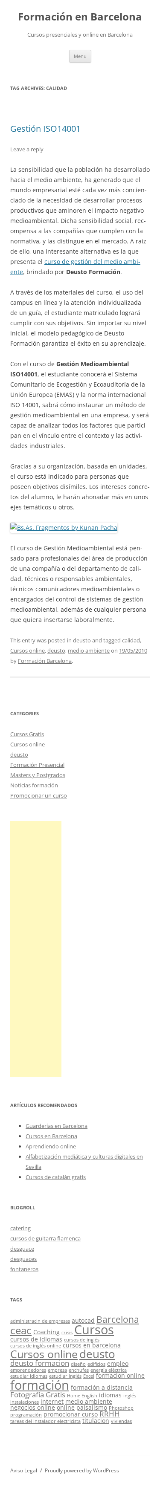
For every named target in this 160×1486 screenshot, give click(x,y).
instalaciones (24, 1402)
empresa (57, 1370)
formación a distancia (102, 1387)
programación (26, 1415)
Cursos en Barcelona (51, 1136)
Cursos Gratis (27, 734)
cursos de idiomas (36, 1339)
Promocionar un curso (38, 795)
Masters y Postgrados (37, 775)
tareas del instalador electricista (45, 1421)
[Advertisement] (35, 949)
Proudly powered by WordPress (82, 1470)
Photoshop (121, 1408)
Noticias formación (34, 785)
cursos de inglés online (35, 1346)
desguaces (23, 1259)
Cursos (94, 1329)
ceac (21, 1330)
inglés (129, 1396)
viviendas (121, 1421)
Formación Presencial (37, 765)
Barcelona (117, 1319)
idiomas (110, 1395)
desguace (22, 1248)
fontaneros (24, 1269)
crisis (67, 1333)
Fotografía (27, 1394)
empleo (117, 1363)
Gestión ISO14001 (45, 128)
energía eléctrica (108, 1370)
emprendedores (28, 1370)
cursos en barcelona (92, 1345)
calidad (131, 640)
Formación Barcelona (45, 661)
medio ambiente (89, 650)
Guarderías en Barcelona (56, 1126)
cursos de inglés (81, 1340)
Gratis (55, 1394)
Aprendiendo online (51, 1146)
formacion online (120, 1375)
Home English (82, 1396)
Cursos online (27, 650)
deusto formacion (39, 1363)
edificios (96, 1364)
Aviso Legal (23, 1470)
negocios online (32, 1407)
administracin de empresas (40, 1321)
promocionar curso (71, 1414)
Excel (88, 1376)
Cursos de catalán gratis (56, 1177)
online (66, 1407)
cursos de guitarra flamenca (45, 1238)
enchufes (79, 1370)
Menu (80, 56)
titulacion (95, 1421)
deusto (82, 640)
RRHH (109, 1414)
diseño (78, 1364)
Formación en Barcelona (80, 16)
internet (52, 1401)
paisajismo (91, 1407)
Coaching (46, 1332)
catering (20, 1228)
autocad (83, 1320)
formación (39, 1384)
